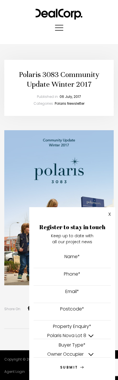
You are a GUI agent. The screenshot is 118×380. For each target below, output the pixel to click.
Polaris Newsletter (69, 103)
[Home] (59, 12)
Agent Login (14, 371)
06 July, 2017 (70, 96)
